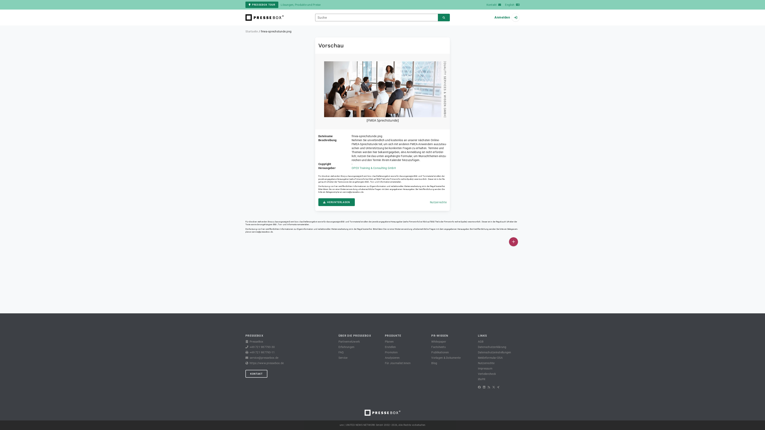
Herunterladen (338, 202)
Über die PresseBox (354, 335)
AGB (481, 341)
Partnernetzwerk (349, 341)
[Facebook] (479, 387)
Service (343, 357)
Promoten (391, 352)
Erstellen (390, 347)
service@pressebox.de (353, 192)
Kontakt (256, 373)
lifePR (481, 379)
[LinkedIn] (484, 387)
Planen (389, 341)
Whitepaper (438, 341)
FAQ (341, 352)
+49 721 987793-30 (262, 347)
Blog (434, 363)
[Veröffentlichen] (513, 241)
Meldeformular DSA (490, 357)
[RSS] (489, 387)
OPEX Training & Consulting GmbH (374, 168)
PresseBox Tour (263, 4)
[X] (493, 387)
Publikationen (440, 352)
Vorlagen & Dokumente (446, 357)
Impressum (485, 368)
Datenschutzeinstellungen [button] (494, 352)
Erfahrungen (346, 347)
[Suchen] (444, 18)
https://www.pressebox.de (267, 363)
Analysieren (392, 357)
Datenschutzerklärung (492, 347)
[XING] (498, 387)
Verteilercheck (487, 373)
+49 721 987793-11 (262, 352)
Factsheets (438, 347)
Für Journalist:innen (398, 363)
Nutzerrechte (438, 202)
